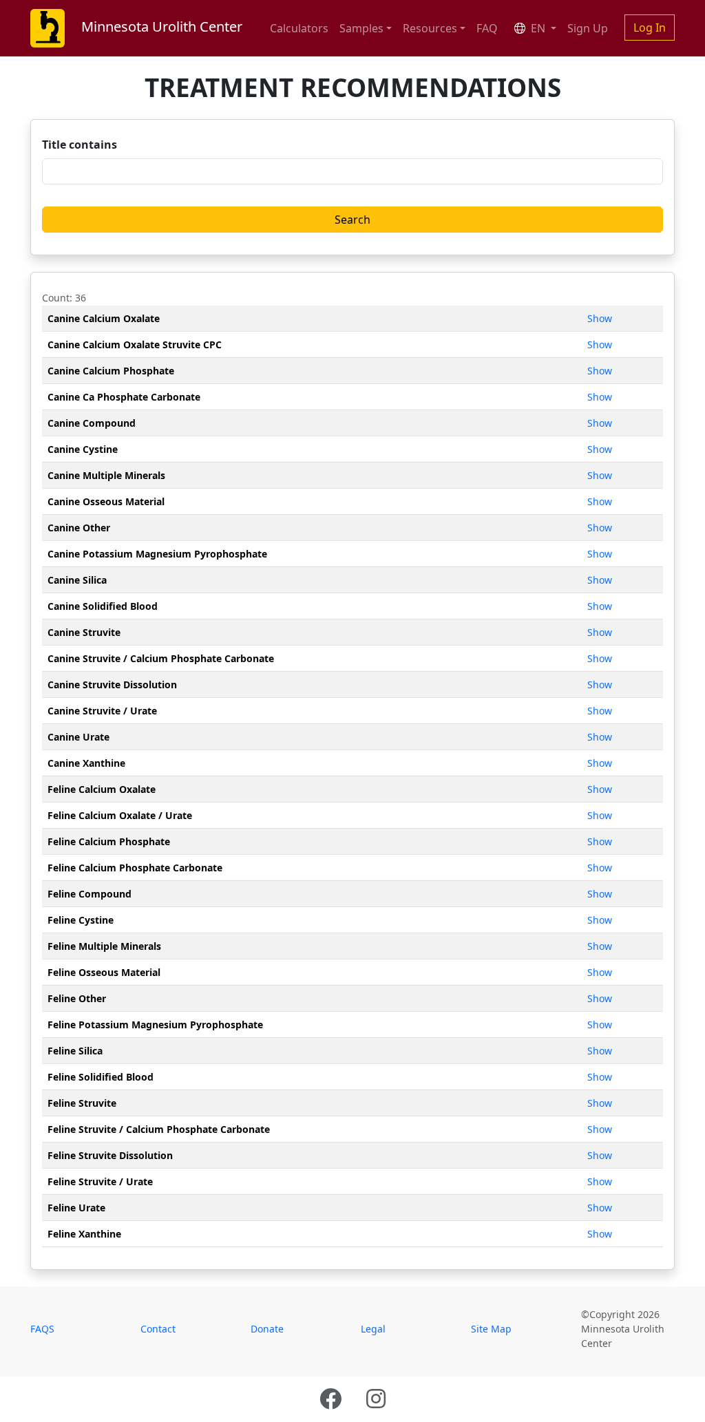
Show (599, 318)
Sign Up (587, 28)
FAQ (487, 28)
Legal (373, 1328)
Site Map (491, 1328)
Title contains (79, 144)
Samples (361, 28)
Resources (430, 28)
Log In (649, 27)
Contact (158, 1328)
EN (538, 28)
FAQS (42, 1328)
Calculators (299, 28)
